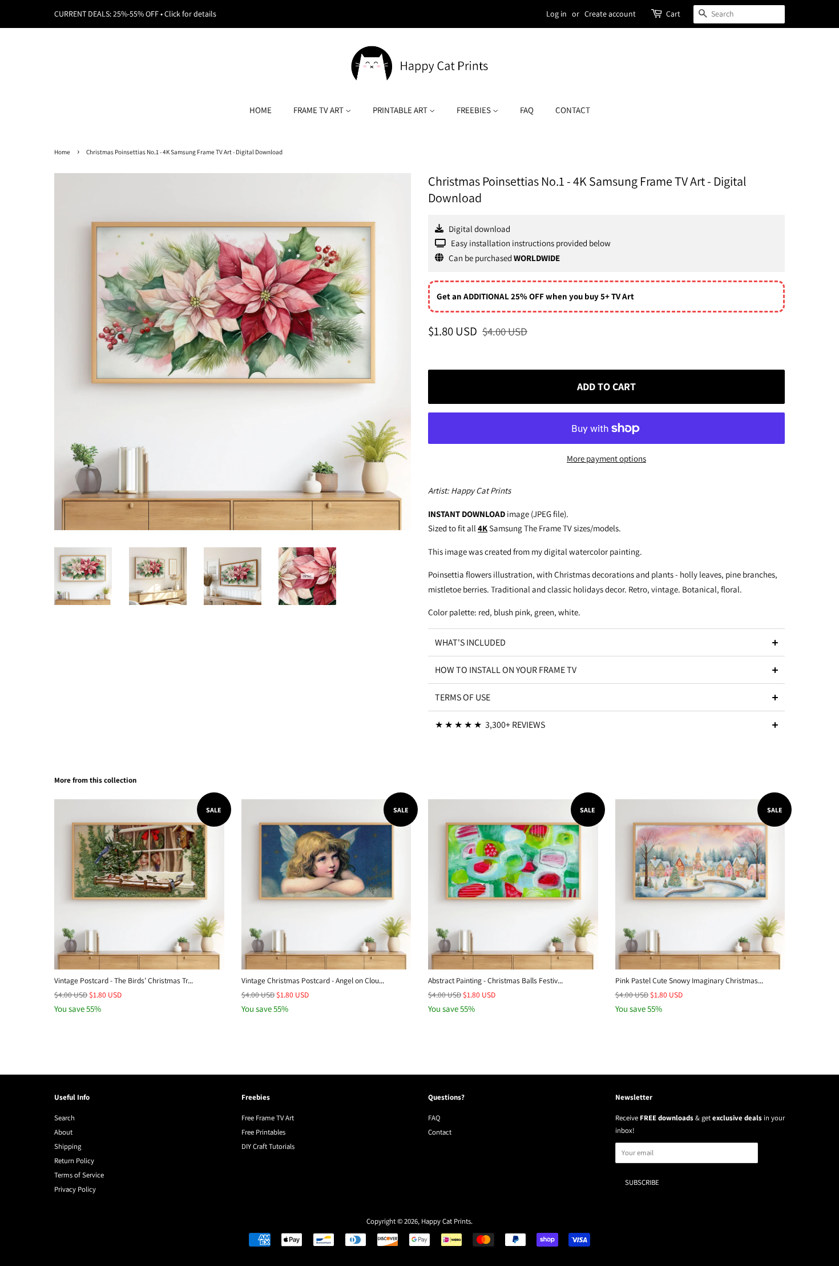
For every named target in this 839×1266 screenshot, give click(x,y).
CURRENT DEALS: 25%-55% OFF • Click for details (135, 14)
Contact (572, 110)
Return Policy (74, 1160)
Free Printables (263, 1132)
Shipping (67, 1146)
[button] (606, 642)
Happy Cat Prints (446, 1221)
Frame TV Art (319, 110)
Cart (673, 14)
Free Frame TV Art (267, 1118)
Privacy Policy (75, 1189)
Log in (556, 14)
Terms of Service (79, 1175)
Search (64, 1118)
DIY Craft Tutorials (268, 1146)
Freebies (475, 110)
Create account (610, 14)
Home (260, 110)
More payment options (606, 458)
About (63, 1132)
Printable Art (401, 110)
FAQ (527, 110)
